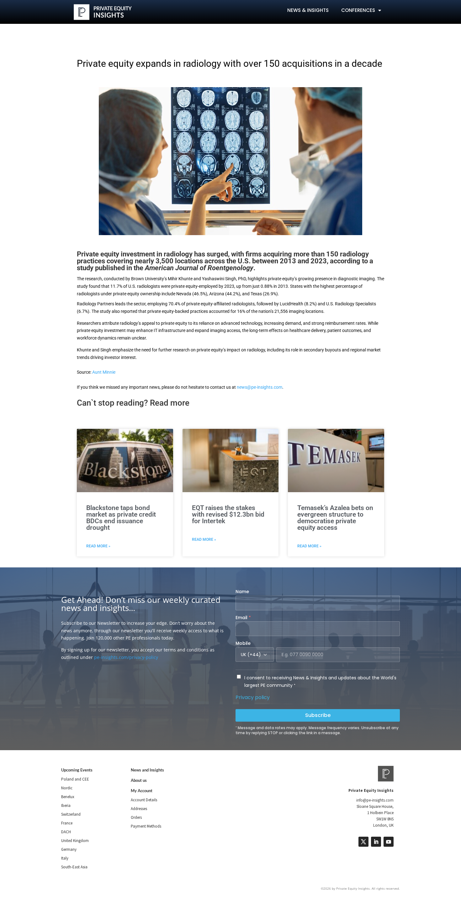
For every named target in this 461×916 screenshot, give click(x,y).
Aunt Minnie (103, 372)
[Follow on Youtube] (389, 842)
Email (243, 617)
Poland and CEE (75, 779)
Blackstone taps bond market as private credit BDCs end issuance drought (121, 517)
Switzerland (71, 814)
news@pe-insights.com (259, 387)
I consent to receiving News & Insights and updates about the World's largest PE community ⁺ (320, 681)
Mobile (243, 643)
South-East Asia (74, 867)
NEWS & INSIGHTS (308, 10)
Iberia (66, 805)
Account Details (144, 800)
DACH (66, 831)
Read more (169, 403)
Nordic (66, 788)
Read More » (98, 546)
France (66, 823)
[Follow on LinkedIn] (376, 842)
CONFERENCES (358, 10)
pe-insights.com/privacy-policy (126, 657)
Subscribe (318, 715)
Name (242, 591)
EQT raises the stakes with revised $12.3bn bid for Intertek (228, 514)
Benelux (67, 796)
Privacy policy (253, 697)
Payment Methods (146, 826)
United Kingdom (75, 840)
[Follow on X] (363, 842)
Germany (69, 849)
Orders (136, 817)
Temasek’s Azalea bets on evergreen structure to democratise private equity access (335, 517)
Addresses (139, 808)
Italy (64, 858)
